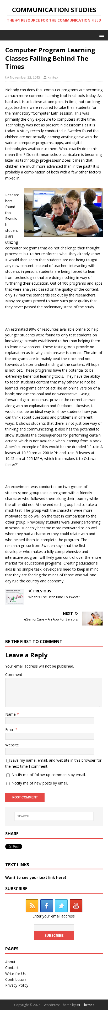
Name (11, 714)
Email (10, 729)
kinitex (53, 77)
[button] (101, 35)
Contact (12, 967)
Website (12, 744)
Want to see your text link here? (36, 877)
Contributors (15, 979)
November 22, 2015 (25, 77)
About (10, 961)
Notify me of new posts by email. (40, 783)
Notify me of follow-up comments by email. (49, 774)
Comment (13, 674)
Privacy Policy (16, 985)
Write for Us (15, 973)
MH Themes (85, 1005)
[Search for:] (54, 816)
